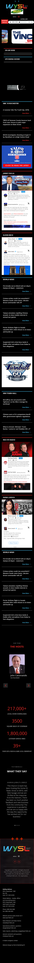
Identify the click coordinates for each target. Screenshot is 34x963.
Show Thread (13, 543)
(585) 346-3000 (11, 909)
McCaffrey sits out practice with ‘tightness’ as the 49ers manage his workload (15, 402)
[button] (5, 685)
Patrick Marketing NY (19, 945)
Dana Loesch (11, 528)
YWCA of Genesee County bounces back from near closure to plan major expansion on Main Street (17, 122)
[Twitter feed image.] (17, 490)
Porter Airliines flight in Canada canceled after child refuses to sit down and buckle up (17, 330)
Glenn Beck (11, 251)
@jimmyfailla (7, 214)
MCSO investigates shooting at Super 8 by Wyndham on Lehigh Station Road (16, 136)
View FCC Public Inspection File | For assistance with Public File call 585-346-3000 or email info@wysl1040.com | (17, 874)
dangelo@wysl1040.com (9, 928)
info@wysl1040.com (8, 936)
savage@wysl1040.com (24, 931)
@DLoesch (20, 529)
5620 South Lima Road (9, 904)
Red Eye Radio (12, 472)
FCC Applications (23, 876)
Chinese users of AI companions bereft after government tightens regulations (16, 415)
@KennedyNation (18, 214)
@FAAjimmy (21, 204)
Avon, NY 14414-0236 (8, 906)
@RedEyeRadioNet (21, 472)
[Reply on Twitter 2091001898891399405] (4, 547)
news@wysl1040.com (8, 923)
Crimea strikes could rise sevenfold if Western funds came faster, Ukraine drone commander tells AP (16, 300)
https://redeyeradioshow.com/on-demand (15, 481)
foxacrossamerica (13, 204)
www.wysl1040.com (8, 917)
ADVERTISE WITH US (4, 21)
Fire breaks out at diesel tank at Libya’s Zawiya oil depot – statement (17, 287)
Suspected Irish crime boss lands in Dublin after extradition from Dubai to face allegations (16, 344)
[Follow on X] (15, 1)
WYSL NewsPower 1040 (9, 902)
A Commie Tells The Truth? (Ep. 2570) (16, 110)
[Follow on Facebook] (18, 1)
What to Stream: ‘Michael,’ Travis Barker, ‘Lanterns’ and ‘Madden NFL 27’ (16, 428)
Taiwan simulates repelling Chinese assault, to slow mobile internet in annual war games (15, 315)
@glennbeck (20, 252)
